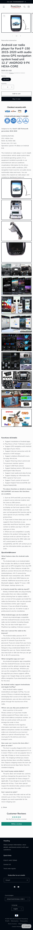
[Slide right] (20, 36)
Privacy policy (24, 921)
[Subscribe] (27, 880)
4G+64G (6, 79)
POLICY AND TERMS (10, 860)
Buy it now (16, 99)
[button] (4, 7)
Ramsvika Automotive (15, 918)
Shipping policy (22, 923)
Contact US (7, 864)
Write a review (16, 824)
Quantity (4, 83)
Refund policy (14, 921)
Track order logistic (10, 868)
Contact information (17, 926)
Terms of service (12, 923)
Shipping (11, 73)
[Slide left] (12, 36)
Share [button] (5, 807)
